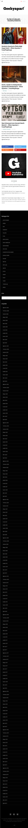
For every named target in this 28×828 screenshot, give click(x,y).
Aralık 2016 (5, 678)
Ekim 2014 (5, 761)
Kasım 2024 (5, 374)
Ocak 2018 (5, 637)
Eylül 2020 (5, 534)
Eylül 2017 (5, 649)
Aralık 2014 (5, 755)
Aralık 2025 (5, 333)
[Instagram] (17, 814)
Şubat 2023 (5, 442)
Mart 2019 (5, 592)
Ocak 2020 (5, 560)
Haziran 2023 (5, 429)
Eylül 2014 (5, 764)
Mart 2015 (5, 745)
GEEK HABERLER (6, 242)
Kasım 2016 (5, 681)
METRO (4, 261)
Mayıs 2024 (5, 394)
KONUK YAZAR (6, 255)
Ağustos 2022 (6, 461)
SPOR (4, 277)
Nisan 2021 (5, 512)
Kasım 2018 (5, 605)
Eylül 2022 (5, 458)
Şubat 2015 (5, 748)
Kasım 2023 (5, 413)
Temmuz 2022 (6, 464)
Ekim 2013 (5, 800)
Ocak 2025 (5, 368)
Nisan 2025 (5, 358)
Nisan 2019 (5, 589)
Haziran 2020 (5, 544)
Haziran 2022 (5, 467)
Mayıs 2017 (5, 662)
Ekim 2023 (5, 416)
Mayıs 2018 (5, 624)
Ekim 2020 (5, 531)
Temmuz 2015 (6, 733)
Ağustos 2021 (6, 499)
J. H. (3, 52)
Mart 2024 (5, 400)
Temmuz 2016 (6, 694)
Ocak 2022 (5, 483)
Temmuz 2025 (6, 349)
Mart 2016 (5, 707)
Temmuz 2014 (6, 771)
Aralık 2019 (5, 563)
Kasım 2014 (5, 758)
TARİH (4, 281)
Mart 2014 (5, 784)
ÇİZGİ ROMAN (6, 220)
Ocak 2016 (5, 713)
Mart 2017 (5, 669)
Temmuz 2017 (6, 656)
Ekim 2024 (5, 378)
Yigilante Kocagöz (7, 129)
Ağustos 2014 (6, 768)
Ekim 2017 (5, 646)
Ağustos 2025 (6, 346)
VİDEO (4, 287)
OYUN (4, 271)
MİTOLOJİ (5, 265)
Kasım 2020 (5, 528)
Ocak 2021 (5, 521)
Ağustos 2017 (6, 653)
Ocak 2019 (5, 598)
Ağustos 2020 (6, 537)
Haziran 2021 (5, 505)
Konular (4, 258)
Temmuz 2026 (6, 310)
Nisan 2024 (5, 397)
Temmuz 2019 (6, 579)
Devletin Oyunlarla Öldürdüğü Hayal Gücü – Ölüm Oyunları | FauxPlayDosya (12, 48)
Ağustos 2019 (6, 576)
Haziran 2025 (5, 352)
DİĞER (4, 223)
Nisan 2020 (5, 550)
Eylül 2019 (5, 573)
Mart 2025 (5, 362)
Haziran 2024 (5, 390)
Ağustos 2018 (6, 614)
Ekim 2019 (5, 569)
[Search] (21, 1)
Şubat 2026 (5, 326)
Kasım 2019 (5, 566)
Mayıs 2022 (5, 470)
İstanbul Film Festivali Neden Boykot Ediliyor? (11, 198)
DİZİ (4, 226)
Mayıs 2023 (5, 432)
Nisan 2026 (5, 320)
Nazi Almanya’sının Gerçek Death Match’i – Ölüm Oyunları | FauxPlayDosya (13, 125)
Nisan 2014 (5, 780)
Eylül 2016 (5, 688)
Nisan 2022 (5, 474)
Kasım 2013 (5, 796)
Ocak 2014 (5, 790)
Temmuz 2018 (6, 617)
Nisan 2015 (5, 742)
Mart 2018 (5, 630)
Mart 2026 (5, 323)
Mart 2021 (5, 515)
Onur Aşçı (5, 90)
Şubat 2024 (5, 403)
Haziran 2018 (5, 621)
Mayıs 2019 (5, 585)
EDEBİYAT (5, 229)
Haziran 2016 (5, 697)
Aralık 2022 (5, 448)
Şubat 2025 (5, 365)
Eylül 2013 (5, 803)
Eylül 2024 (5, 381)
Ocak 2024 (5, 406)
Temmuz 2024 (6, 387)
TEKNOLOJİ (5, 284)
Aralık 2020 (5, 525)
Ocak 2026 (5, 330)
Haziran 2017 (5, 659)
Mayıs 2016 (5, 701)
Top (14, 825)
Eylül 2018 (5, 611)
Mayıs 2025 (5, 355)
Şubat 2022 (5, 480)
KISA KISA (5, 249)
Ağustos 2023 (6, 422)
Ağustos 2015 (6, 729)
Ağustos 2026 (6, 307)
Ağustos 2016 (6, 691)
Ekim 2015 (5, 723)
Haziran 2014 (5, 774)
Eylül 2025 (5, 342)
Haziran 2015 (5, 736)
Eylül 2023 (5, 419)
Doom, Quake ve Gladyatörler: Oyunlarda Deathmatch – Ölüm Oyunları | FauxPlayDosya (12, 86)
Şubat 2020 (5, 557)
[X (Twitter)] (14, 814)
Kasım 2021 (5, 490)
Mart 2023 (5, 438)
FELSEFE (4, 233)
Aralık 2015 (5, 717)
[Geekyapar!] (14, 8)
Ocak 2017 (5, 675)
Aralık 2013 (5, 793)
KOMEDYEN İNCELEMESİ (8, 252)
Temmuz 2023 (6, 426)
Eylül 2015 (5, 726)
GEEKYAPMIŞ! (6, 245)
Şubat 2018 (5, 633)
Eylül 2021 (5, 496)
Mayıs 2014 (5, 777)
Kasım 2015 (5, 720)
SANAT (4, 274)
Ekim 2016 (5, 685)
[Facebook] (10, 814)
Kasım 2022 (5, 451)
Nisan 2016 (5, 704)
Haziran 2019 (5, 582)
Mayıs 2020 (5, 547)
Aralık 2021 (5, 486)
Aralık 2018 (5, 601)
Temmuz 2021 (6, 502)
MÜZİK (4, 268)
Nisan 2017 (5, 665)
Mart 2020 (5, 553)
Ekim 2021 (5, 493)
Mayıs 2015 (5, 739)
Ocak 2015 (5, 752)
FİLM (4, 236)
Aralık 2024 (5, 371)
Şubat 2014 (5, 787)
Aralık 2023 (5, 410)
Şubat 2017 (5, 672)
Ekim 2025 (5, 339)
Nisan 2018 (5, 627)
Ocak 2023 (5, 445)
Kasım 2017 (5, 643)
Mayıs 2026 (5, 317)
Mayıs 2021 (5, 509)
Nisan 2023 (5, 435)
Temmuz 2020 (6, 541)
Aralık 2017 (5, 640)
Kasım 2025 (5, 336)
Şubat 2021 (5, 518)
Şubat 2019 (5, 595)
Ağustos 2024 (6, 384)
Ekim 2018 (5, 608)
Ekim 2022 (5, 454)
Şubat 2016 (5, 710)
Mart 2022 (5, 477)
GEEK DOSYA (5, 239)
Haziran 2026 (5, 314)
